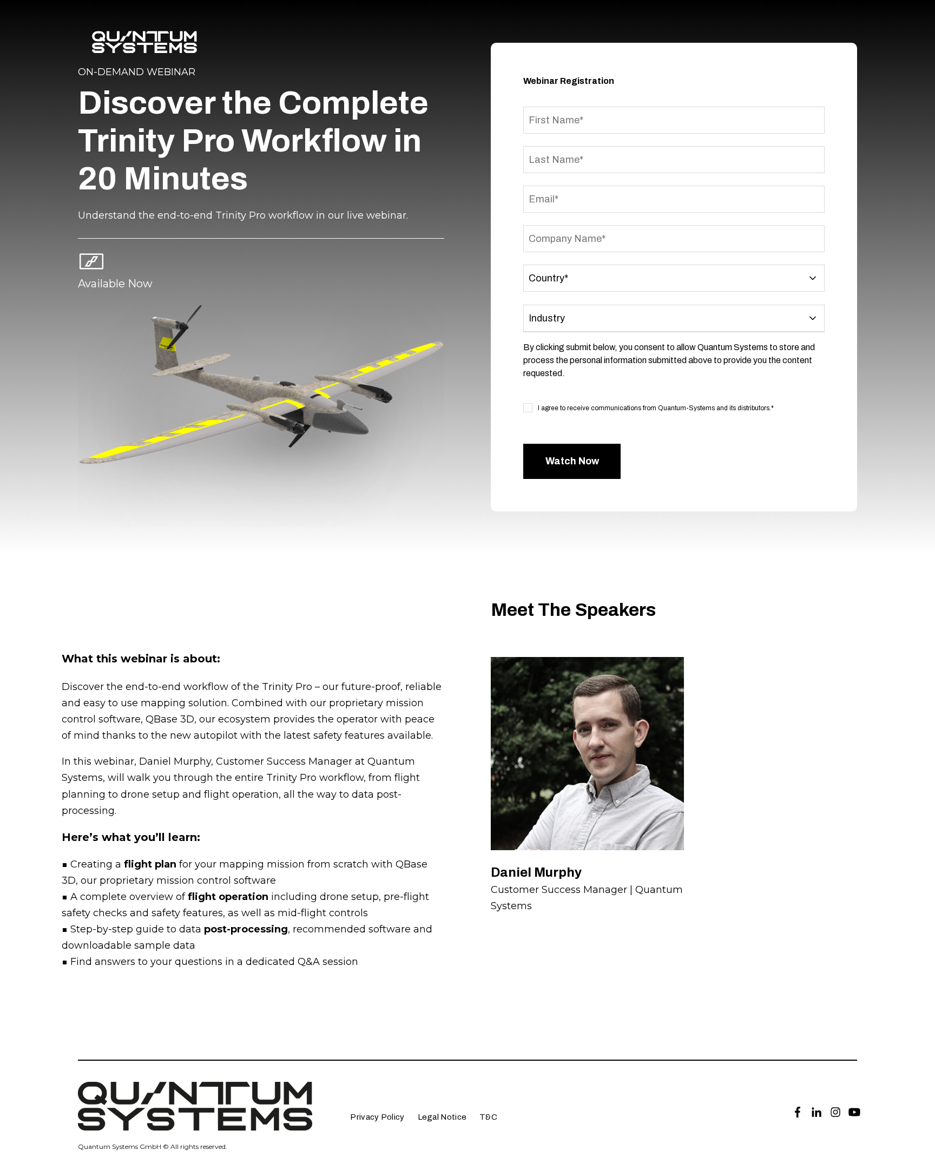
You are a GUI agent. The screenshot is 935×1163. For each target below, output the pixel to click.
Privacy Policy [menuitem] (377, 1117)
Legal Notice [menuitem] (442, 1117)
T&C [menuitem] (488, 1117)
